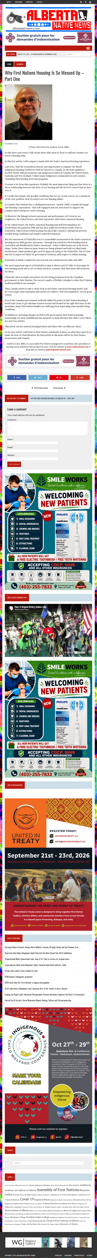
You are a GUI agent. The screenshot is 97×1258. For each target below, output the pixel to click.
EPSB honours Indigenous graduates (19, 976)
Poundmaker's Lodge (11, 1221)
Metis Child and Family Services (79, 1207)
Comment (11, 419)
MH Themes (31, 1255)
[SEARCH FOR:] (78, 53)
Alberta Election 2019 (21, 1185)
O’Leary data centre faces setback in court (21, 970)
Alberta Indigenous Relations (39, 1185)
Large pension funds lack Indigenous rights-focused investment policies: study (35, 965)
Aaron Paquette (9, 1185)
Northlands (53, 1217)
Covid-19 (27, 1199)
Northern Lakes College (37, 1217)
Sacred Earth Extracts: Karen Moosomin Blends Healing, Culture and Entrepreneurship (38, 1000)
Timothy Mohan (23, 1221)
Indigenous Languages (13, 1207)
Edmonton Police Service (82, 1200)
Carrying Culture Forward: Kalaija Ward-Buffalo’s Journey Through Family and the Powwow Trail (41, 947)
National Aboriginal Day (55, 1211)
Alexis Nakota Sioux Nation (59, 1185)
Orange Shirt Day (84, 1217)
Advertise (29, 2)
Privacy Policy (79, 1255)
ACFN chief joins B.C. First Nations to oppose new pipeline (27, 982)
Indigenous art (82, 1204)
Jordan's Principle (62, 1207)
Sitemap (89, 1255)
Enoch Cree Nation (36, 1204)
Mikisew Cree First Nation (38, 1211)
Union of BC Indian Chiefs (50, 1224)
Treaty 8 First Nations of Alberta (62, 1220)
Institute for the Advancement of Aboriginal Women (39, 1207)
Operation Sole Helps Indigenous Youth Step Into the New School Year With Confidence (38, 953)
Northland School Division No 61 (68, 1217)
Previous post (41, 387)
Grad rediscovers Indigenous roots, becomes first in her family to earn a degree (36, 988)
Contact (40, 2)
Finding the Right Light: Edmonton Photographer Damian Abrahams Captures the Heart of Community (44, 994)
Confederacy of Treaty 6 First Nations (63, 1195)
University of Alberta (69, 1224)
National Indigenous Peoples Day (77, 1210)
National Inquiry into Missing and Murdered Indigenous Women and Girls (28, 1214)
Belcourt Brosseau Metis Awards (25, 1195)
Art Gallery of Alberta (25, 1190)
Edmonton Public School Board (17, 1203)
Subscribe (18, 2)
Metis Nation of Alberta (17, 1210)
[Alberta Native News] (48, 19)
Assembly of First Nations (58, 1189)
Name (10, 439)
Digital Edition (42, 1199)
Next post (58, 387)
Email (10, 447)
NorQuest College (18, 1217)
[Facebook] (86, 1)
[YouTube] (90, 1)
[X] (81, 1)
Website (11, 455)
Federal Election (50, 1203)
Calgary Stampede (43, 1195)
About (9, 2)
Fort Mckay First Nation (68, 1203)
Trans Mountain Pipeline (37, 1221)
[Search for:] (48, 1163)
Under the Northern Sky (31, 1224)
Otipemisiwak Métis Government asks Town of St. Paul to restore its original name (37, 959)
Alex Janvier (74, 1185)
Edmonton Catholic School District (61, 1200)
